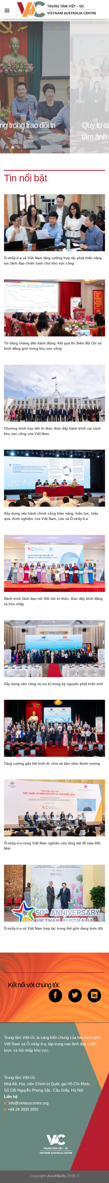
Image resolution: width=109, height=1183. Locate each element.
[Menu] (7, 10)
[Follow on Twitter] (75, 995)
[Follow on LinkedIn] (94, 995)
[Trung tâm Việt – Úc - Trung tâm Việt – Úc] (56, 9)
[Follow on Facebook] (55, 995)
